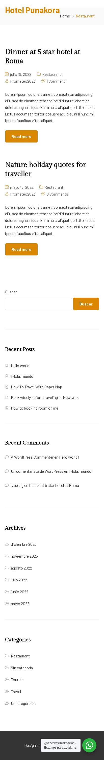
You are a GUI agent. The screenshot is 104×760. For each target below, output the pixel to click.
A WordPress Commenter (32, 457)
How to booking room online (34, 408)
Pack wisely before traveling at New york (45, 397)
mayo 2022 (20, 603)
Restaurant (51, 74)
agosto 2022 (21, 567)
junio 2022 (19, 591)
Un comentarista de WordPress (37, 471)
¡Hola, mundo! (23, 376)
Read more (21, 136)
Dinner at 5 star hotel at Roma (54, 485)
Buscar (11, 291)
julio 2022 (19, 579)
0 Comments (57, 194)
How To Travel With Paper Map (36, 386)
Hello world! (21, 365)
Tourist (17, 679)
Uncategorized (23, 703)
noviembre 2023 (24, 556)
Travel (16, 691)
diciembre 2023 (24, 544)
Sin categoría (22, 667)
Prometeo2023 (23, 81)
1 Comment (55, 81)
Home (65, 15)
